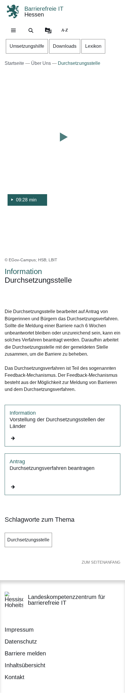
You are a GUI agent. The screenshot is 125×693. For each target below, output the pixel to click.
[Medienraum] (48, 30)
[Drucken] (54, 295)
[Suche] (31, 30)
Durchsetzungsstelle (28, 539)
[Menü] (13, 30)
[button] (62, 145)
